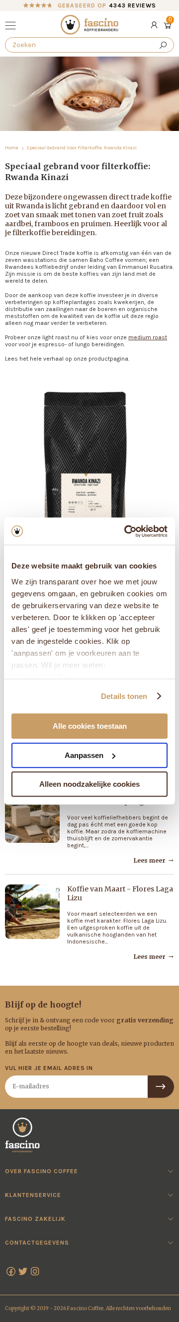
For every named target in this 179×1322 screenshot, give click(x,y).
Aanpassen (84, 755)
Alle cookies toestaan (90, 726)
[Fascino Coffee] (89, 25)
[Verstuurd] (161, 1086)
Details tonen (124, 696)
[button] (11, 26)
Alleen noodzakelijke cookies (89, 784)
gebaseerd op (107, 5)
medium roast (147, 337)
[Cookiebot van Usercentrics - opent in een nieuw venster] (126, 531)
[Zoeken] (163, 45)
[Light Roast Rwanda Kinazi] (89, 489)
